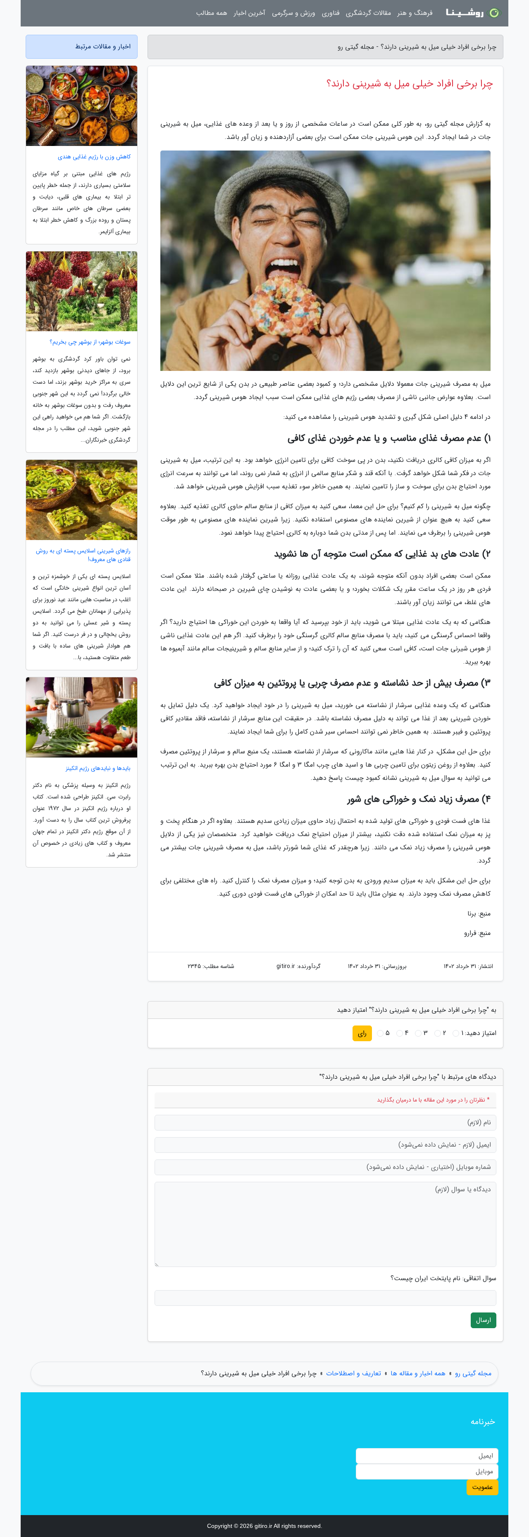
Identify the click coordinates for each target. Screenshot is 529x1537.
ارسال (483, 1320)
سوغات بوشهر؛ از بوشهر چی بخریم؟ (90, 342)
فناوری (330, 13)
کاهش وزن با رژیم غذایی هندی (94, 157)
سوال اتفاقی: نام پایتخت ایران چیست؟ (443, 1279)
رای (362, 1033)
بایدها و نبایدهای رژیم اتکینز (98, 768)
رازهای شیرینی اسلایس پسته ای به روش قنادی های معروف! (83, 555)
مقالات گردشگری (368, 13)
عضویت (482, 1487)
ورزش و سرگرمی (293, 13)
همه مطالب (211, 13)
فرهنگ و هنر (415, 13)
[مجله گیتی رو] (472, 13)
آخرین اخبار (249, 13)
